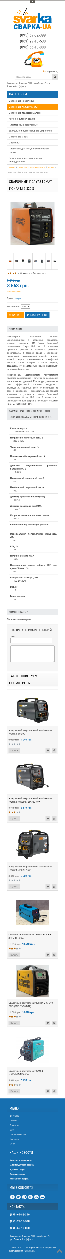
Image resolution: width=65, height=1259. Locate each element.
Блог (12, 1129)
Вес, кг (13, 586)
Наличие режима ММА (22, 555)
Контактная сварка (19, 1178)
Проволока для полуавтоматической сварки (29, 150)
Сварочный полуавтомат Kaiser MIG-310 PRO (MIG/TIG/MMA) (30, 1004)
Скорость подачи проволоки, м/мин (29, 515)
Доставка (14, 1115)
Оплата (13, 1120)
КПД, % (14, 546)
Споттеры (14, 142)
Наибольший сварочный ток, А (27, 487)
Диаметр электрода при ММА (26, 505)
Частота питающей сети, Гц (24, 446)
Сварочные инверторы (21, 100)
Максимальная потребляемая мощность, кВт (33, 535)
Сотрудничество (18, 1134)
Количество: (13, 306)
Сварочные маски (18, 136)
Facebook (12, 1197)
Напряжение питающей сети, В (26, 437)
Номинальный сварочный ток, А (28, 456)
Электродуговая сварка (22, 1164)
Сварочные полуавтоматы (23, 106)
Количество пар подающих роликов (29, 524)
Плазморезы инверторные (23, 124)
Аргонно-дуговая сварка (22, 118)
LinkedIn (42, 1197)
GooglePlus (30, 1197)
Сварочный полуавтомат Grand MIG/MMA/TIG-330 (25, 1072)
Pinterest (24, 1197)
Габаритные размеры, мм (24, 577)
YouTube (36, 1197)
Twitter (18, 1197)
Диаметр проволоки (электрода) (27, 496)
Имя (12, 636)
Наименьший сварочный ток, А (27, 477)
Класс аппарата (18, 428)
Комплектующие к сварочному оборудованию (25, 159)
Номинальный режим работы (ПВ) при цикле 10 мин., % (33, 566)
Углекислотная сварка (21, 1160)
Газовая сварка (17, 1173)
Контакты (14, 1138)
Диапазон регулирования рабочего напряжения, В (33, 467)
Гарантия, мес (17, 596)
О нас (12, 1143)
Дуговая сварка (18, 1169)
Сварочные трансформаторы (25, 112)
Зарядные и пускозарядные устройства (30, 130)
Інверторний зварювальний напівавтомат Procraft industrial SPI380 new (31, 799)
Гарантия (14, 1125)
